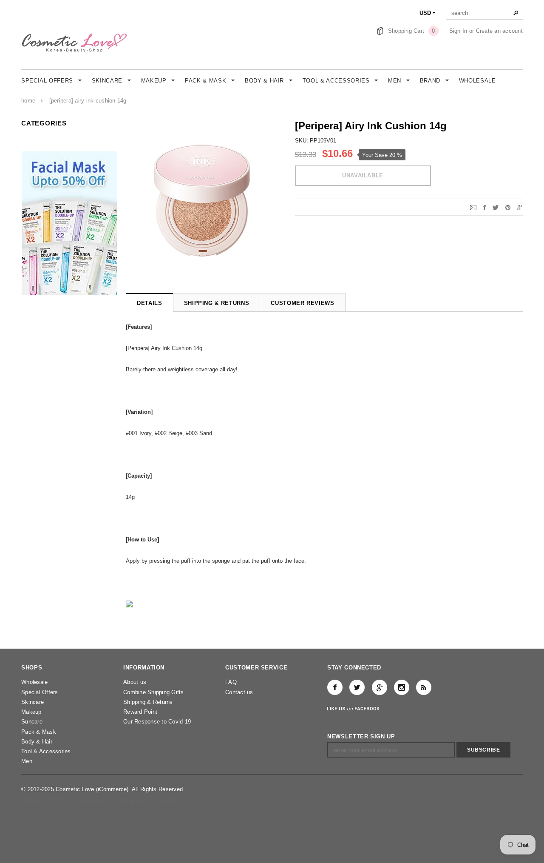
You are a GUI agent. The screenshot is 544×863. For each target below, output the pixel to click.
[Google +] (379, 687)
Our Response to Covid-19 (157, 721)
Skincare (32, 702)
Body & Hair (36, 741)
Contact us (239, 692)
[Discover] (132, 800)
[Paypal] (167, 800)
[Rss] (423, 687)
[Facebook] (335, 687)
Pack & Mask (38, 732)
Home (28, 100)
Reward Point (140, 712)
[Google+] (520, 207)
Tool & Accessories (46, 751)
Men (26, 761)
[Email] (473, 207)
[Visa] (30, 800)
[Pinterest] (507, 207)
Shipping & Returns (148, 702)
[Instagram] (401, 687)
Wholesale (34, 682)
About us (134, 682)
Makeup (31, 712)
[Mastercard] (93, 800)
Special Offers (39, 692)
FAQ (231, 682)
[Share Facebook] (484, 207)
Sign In (458, 31)
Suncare (31, 721)
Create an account (499, 31)
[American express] (59, 800)
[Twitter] (496, 207)
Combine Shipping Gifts (153, 692)
